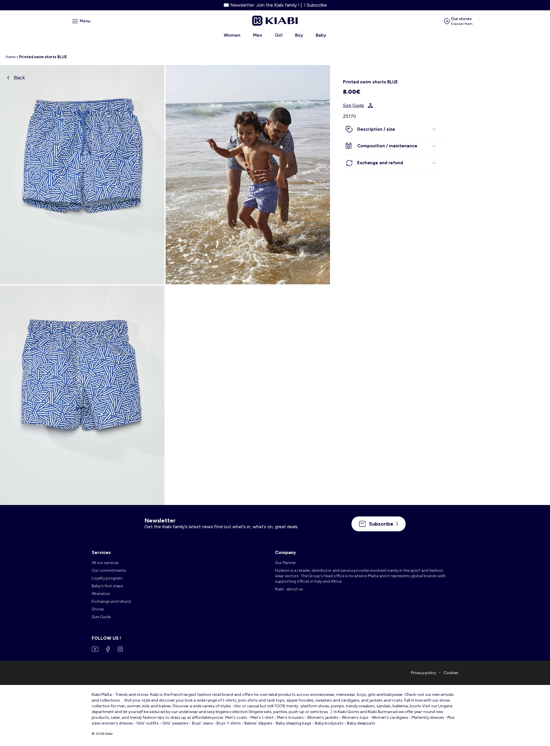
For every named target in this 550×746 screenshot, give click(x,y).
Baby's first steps (107, 586)
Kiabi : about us (289, 589)
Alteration (101, 593)
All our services (105, 562)
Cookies (450, 672)
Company (285, 552)
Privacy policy (423, 672)
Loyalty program (107, 578)
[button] (393, 129)
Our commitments (109, 570)
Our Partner (285, 562)
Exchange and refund (111, 601)
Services (101, 552)
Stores (98, 609)
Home (10, 57)
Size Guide (353, 105)
